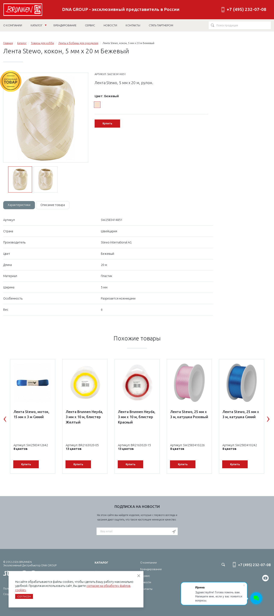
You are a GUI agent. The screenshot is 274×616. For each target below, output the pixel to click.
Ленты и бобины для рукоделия (78, 43)
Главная (8, 43)
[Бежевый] (97, 104)
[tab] (19, 205)
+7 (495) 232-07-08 (246, 9)
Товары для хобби (42, 43)
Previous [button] (8, 420)
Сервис (145, 575)
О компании (148, 562)
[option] (45, 118)
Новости (145, 582)
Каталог (37, 25)
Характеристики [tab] (19, 205)
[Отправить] (173, 531)
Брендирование (151, 569)
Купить (107, 123)
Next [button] (271, 420)
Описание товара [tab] (52, 205)
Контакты (146, 588)
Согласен (24, 596)
